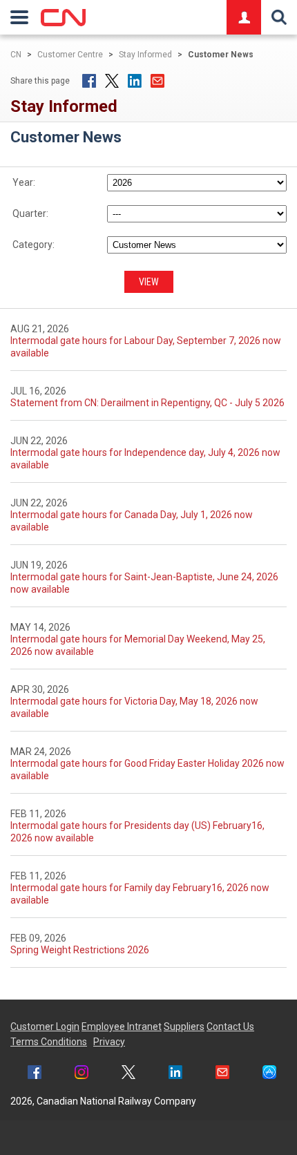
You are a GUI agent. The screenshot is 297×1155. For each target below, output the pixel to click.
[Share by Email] (157, 80)
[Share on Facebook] (89, 80)
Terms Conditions (48, 1041)
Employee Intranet (122, 1026)
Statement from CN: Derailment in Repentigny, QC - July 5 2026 (147, 402)
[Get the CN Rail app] (269, 1074)
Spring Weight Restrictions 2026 (79, 949)
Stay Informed (145, 54)
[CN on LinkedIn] (175, 1074)
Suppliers (184, 1026)
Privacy (109, 1041)
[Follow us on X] (128, 1074)
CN (15, 54)
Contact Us (230, 1026)
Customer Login (44, 1026)
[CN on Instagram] (81, 1074)
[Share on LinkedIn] (134, 80)
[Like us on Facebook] (34, 1074)
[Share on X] (112, 80)
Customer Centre (70, 54)
